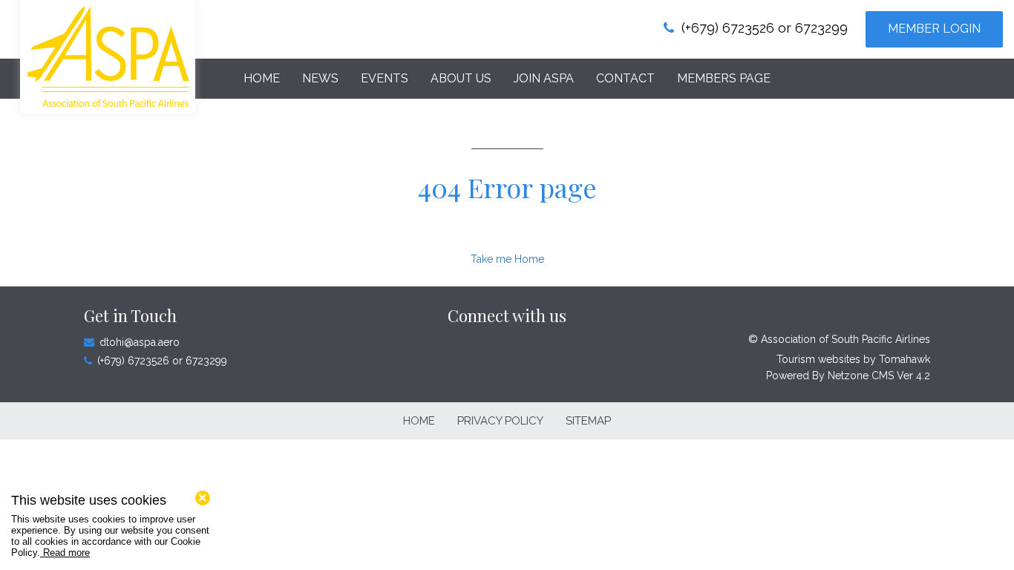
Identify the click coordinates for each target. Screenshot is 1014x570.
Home (261, 78)
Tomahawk (904, 359)
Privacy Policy (500, 421)
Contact (625, 78)
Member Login (934, 29)
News (320, 78)
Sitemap (588, 421)
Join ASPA (544, 78)
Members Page (724, 78)
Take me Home (507, 259)
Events (384, 78)
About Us (461, 78)
